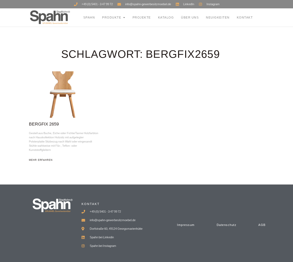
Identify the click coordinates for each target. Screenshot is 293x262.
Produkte (111, 17)
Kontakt (245, 17)
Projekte (142, 17)
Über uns (190, 17)
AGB (262, 225)
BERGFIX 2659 (44, 124)
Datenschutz (227, 225)
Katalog (166, 17)
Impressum (186, 225)
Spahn (89, 17)
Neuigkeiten (218, 17)
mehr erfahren (41, 160)
